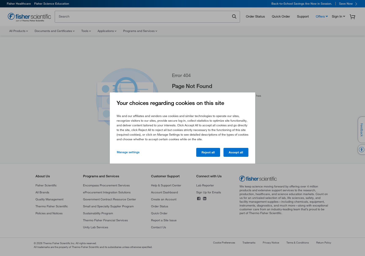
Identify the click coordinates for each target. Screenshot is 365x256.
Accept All (236, 152)
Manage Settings (128, 152)
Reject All (208, 152)
